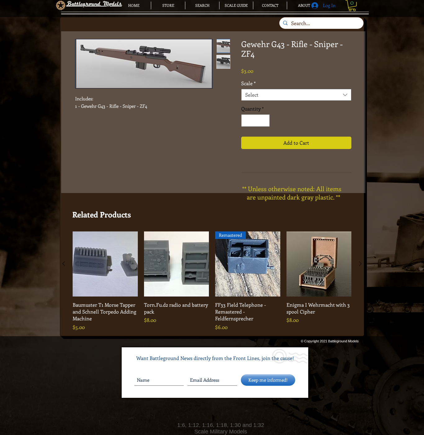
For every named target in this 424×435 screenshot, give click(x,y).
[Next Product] (360, 263)
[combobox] (296, 95)
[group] (212, 281)
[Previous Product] (63, 263)
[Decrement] (246, 120)
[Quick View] (105, 264)
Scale (248, 83)
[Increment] (264, 120)
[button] (352, 5)
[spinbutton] (255, 120)
